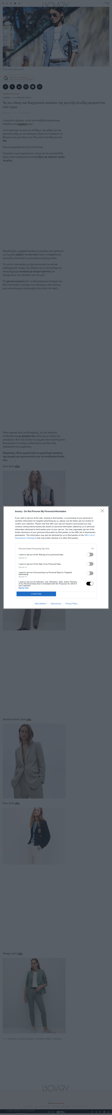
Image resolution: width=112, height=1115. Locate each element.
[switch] (89, 554)
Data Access (56, 603)
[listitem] (56, 548)
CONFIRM (36, 594)
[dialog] (56, 557)
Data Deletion (40, 603)
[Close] (103, 511)
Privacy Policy (71, 603)
